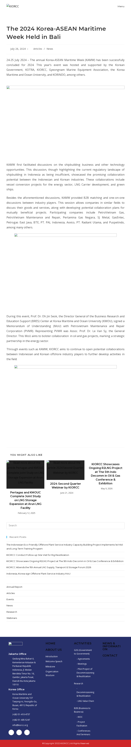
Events (10, 599)
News (50, 48)
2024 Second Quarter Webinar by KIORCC (65, 485)
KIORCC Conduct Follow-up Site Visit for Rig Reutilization (37, 555)
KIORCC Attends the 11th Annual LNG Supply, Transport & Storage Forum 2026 (48, 567)
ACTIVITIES (82, 643)
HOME (50, 643)
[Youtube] (27, 732)
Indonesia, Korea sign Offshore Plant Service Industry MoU (38, 573)
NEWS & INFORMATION (112, 646)
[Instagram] (11, 732)
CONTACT (110, 655)
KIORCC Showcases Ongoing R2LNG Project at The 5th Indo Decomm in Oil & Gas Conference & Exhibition (105, 474)
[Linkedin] (19, 732)
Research (11, 611)
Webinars (11, 618)
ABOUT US (54, 649)
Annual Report (14, 586)
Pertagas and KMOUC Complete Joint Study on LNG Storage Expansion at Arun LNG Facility (25, 500)
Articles (37, 48)
